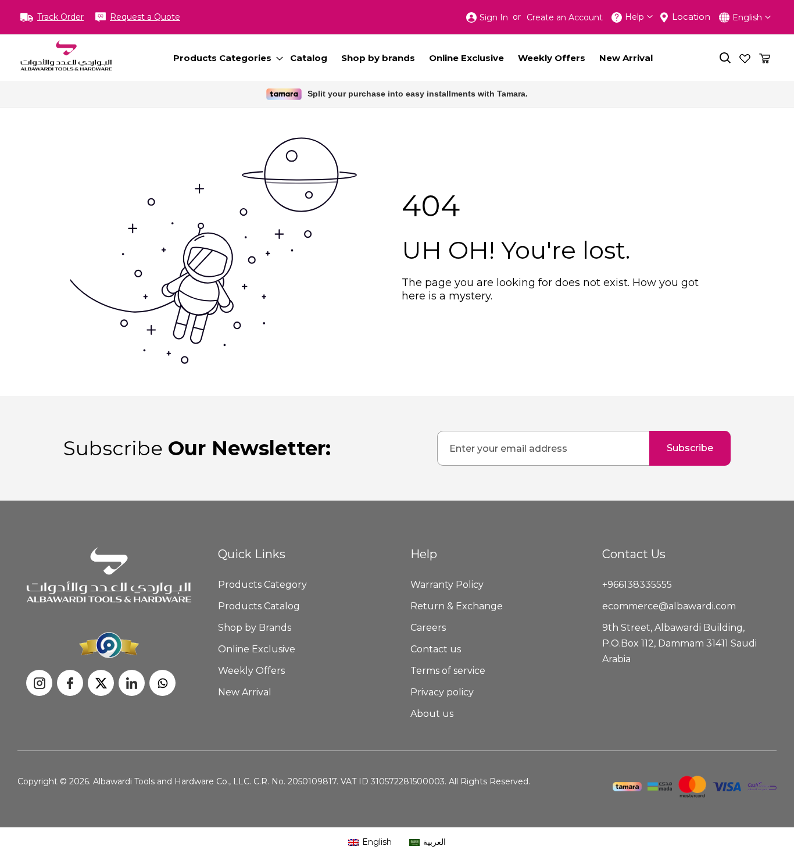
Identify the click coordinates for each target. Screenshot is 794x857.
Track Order (60, 17)
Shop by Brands (254, 627)
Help (634, 17)
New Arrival (244, 692)
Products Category (262, 584)
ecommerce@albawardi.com (669, 606)
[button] (751, 17)
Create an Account (565, 17)
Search (725, 57)
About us (431, 713)
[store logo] (66, 55)
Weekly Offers (251, 670)
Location (691, 16)
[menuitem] (224, 58)
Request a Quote (145, 17)
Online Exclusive (256, 649)
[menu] (420, 58)
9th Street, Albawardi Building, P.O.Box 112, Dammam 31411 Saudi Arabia (679, 643)
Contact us (435, 649)
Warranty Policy (447, 584)
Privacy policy (442, 692)
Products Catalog (259, 606)
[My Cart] (764, 57)
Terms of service (447, 670)
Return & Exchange (456, 606)
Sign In (494, 17)
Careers (428, 627)
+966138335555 (637, 584)
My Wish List (744, 57)
